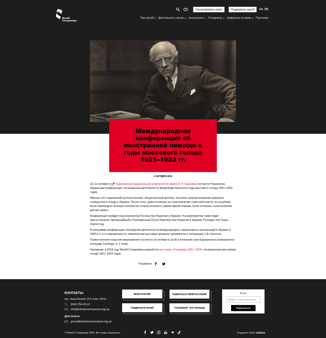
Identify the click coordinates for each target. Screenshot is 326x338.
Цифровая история (239, 17)
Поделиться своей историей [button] (189, 294)
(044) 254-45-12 (80, 304)
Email (243, 293)
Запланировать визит (208, 9)
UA (261, 9)
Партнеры (262, 17)
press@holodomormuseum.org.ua (91, 321)
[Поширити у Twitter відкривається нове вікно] (166, 262)
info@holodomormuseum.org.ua (90, 309)
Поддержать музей (243, 9)
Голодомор (215, 17)
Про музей (147, 17)
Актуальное (196, 17)
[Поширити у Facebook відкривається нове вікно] (158, 262)
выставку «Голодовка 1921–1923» (181, 249)
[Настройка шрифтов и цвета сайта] (185, 9)
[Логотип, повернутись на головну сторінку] (66, 15)
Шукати (166, 9)
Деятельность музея (171, 17)
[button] (144, 295)
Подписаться (243, 308)
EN (266, 9)
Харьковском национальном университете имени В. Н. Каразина (156, 183)
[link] (144, 309)
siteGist (260, 332)
